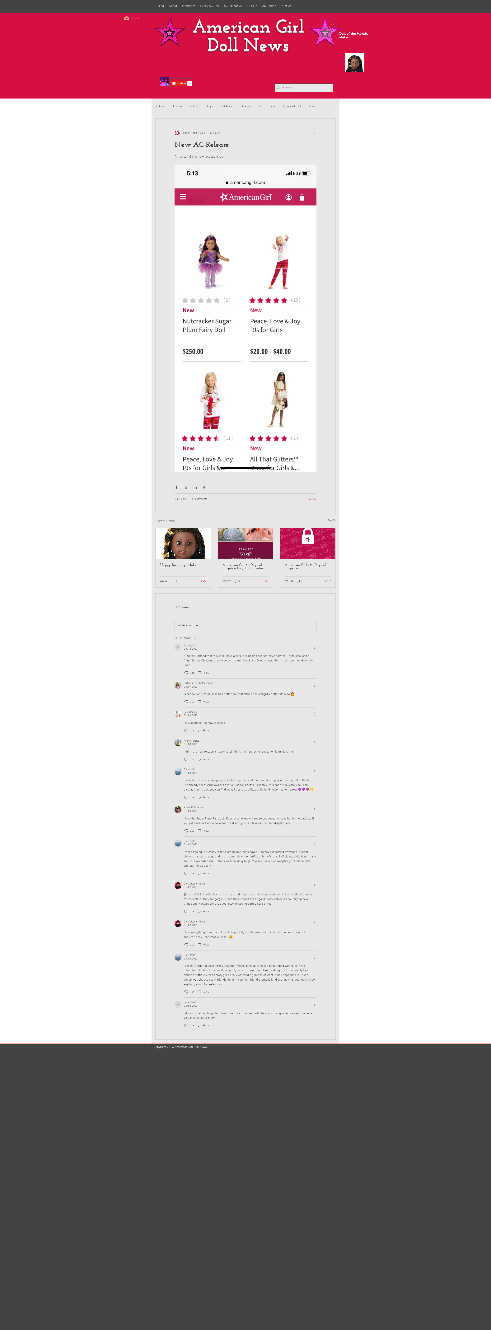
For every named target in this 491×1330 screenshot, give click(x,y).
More (312, 106)
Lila (261, 106)
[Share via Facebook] (176, 487)
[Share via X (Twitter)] (186, 487)
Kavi (273, 106)
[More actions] (314, 133)
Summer (246, 106)
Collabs (194, 106)
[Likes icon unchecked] (186, 673)
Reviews (178, 106)
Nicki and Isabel (292, 106)
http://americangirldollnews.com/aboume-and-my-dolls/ (196, 1252)
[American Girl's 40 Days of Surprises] (307, 543)
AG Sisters (228, 106)
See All (332, 520)
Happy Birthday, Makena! (180, 565)
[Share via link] (204, 487)
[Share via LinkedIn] (195, 487)
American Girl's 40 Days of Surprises (305, 566)
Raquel (210, 106)
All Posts (160, 106)
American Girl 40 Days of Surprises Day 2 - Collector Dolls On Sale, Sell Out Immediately (242, 566)
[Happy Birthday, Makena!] (183, 543)
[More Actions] (314, 647)
